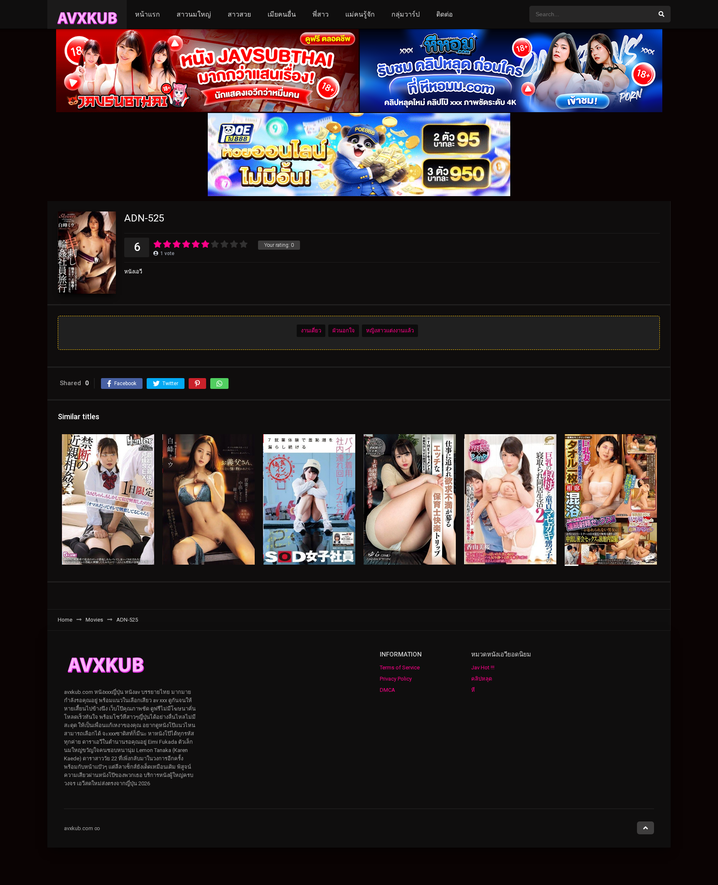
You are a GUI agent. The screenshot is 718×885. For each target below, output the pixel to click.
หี (473, 690)
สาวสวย (239, 14)
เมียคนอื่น (282, 14)
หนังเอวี (133, 271)
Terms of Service (400, 667)
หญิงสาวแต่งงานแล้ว (390, 330)
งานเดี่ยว (311, 330)
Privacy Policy (396, 679)
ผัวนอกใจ (343, 330)
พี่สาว (320, 14)
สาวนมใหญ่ (194, 14)
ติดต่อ (444, 14)
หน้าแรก (147, 14)
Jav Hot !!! (482, 667)
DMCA (387, 690)
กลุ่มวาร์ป (405, 14)
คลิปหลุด (481, 679)
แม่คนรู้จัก (360, 14)
